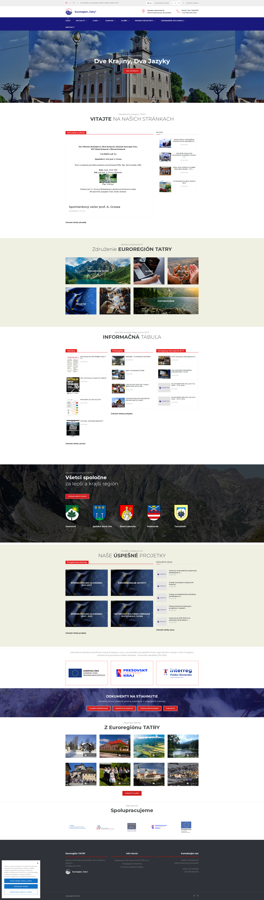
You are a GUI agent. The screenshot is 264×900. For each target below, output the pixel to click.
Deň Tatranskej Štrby (135, 371)
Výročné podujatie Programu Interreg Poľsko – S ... (184, 155)
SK (66, 3)
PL (74, 3)
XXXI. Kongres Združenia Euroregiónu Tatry (181, 371)
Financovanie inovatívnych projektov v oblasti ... (180, 607)
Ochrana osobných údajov (132, 867)
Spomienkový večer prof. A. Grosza (94, 207)
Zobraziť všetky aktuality (76, 222)
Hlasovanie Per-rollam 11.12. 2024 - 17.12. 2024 (183, 384)
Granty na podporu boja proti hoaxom (181, 583)
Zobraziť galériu (132, 793)
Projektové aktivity (144, 21)
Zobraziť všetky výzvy (165, 630)
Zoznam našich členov (77, 496)
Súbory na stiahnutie (124, 708)
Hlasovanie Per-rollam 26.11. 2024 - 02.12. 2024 (183, 398)
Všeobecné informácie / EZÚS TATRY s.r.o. (132, 860)
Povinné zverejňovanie (98, 708)
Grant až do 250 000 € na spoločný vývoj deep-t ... (179, 619)
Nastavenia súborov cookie (21, 892)
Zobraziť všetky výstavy (75, 444)
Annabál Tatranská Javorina (138, 357)
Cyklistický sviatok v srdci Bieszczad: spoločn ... (137, 385)
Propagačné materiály (149, 708)
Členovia (109, 21)
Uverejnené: (73, 211)
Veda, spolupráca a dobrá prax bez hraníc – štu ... (184, 168)
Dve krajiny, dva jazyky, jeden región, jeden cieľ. (99, 3)
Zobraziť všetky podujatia (122, 414)
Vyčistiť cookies (192, 3)
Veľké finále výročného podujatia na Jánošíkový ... (184, 140)
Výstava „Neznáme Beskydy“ (92, 421)
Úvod (67, 21)
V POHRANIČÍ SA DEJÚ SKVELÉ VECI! (184, 182)
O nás (95, 21)
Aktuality (80, 21)
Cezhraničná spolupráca (172, 21)
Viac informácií (132, 71)
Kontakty (69, 27)
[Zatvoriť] (37, 863)
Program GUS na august (90, 400)
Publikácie (170, 708)
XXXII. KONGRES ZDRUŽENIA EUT (183, 357)
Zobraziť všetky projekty (76, 633)
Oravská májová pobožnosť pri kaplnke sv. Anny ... (138, 399)
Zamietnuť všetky (21, 886)
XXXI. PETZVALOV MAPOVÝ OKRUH (93, 378)
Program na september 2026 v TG (93, 357)
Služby (124, 21)
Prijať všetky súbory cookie (21, 881)
